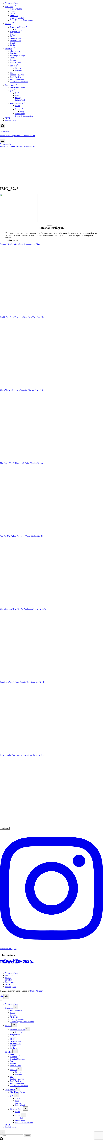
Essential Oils (15, 41)
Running (18, 29)
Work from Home (17, 79)
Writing (18, 68)
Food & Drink (15, 62)
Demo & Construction (24, 116)
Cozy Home (10, 982)
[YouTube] (27, 963)
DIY (12, 1096)
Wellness (13, 45)
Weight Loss (15, 32)
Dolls (17, 95)
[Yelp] (30, 963)
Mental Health (15, 38)
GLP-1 (13, 34)
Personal (13, 1070)
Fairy (22, 111)
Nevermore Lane (11, 3)
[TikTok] (13, 963)
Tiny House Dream (17, 87)
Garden (18, 1115)
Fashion (13, 60)
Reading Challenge (17, 55)
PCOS (12, 36)
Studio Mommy (36, 991)
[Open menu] (2, 141)
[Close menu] (1, 1000)
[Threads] (21, 963)
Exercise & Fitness (17, 1030)
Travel (12, 58)
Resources (9, 975)
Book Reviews (16, 77)
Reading (13, 53)
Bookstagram (10, 120)
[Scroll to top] (2, 997)
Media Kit (14, 16)
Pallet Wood (20, 100)
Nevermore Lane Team (19, 81)
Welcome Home (16, 1109)
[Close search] (2, 1132)
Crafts (17, 93)
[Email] (33, 963)
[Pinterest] (24, 963)
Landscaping (20, 114)
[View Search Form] (2, 126)
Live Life (8, 980)
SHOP (7, 118)
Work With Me (16, 9)
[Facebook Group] (9, 963)
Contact (13, 13)
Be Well (8, 977)
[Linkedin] (1, 963)
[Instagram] (17, 963)
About (12, 11)
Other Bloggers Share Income (22, 20)
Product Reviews (17, 75)
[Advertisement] (51, 166)
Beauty (13, 43)
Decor (17, 106)
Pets (11, 72)
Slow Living (15, 51)
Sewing (18, 98)
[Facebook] (5, 963)
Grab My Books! (17, 18)
